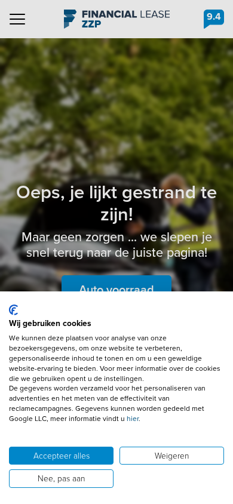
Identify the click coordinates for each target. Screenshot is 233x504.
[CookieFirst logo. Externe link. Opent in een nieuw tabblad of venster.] (13, 310)
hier (133, 418)
